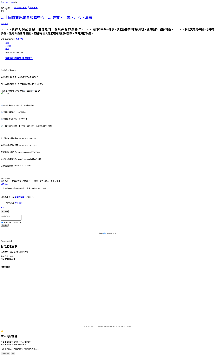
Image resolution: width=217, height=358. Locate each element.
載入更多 (5, 211)
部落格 (8, 46)
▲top (3, 207)
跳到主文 (4, 24)
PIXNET (91, 326)
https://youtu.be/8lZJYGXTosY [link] (28, 152)
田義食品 (4, 184)
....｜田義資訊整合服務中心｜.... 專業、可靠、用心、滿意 (46, 17)
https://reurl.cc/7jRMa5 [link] (28, 138)
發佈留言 (5, 225)
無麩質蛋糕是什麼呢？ (19, 58)
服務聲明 (130, 326)
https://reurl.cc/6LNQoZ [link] (28, 145)
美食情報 (19, 39)
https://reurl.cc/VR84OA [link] (23, 166)
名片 (7, 49)
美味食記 (18, 203)
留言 (22, 197)
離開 (13, 353)
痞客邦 (17, 197)
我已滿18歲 (5, 353)
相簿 (7, 43)
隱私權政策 (121, 326)
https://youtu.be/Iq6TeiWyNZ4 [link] (29, 159)
